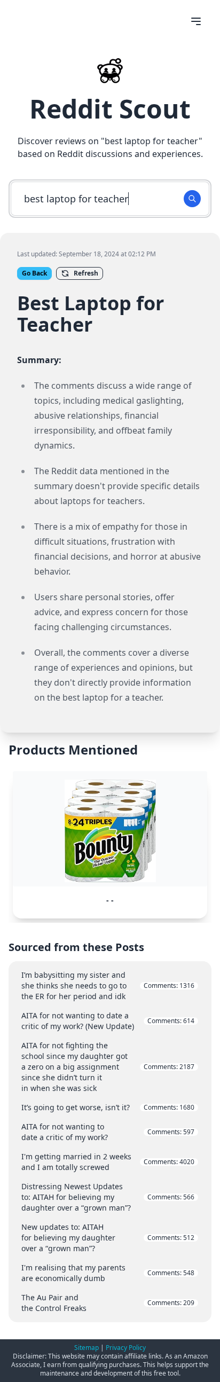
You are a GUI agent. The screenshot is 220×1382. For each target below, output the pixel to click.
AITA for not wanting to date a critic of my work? (107, 1131)
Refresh (86, 273)
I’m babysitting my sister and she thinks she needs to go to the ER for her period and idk (107, 985)
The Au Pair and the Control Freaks (107, 1302)
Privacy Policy (126, 1347)
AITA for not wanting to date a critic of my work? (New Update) (107, 1020)
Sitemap (86, 1347)
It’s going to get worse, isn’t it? (107, 1107)
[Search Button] (192, 198)
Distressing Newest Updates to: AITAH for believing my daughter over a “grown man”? (107, 1197)
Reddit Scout (110, 108)
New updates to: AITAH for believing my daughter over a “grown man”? (107, 1237)
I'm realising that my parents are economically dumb (107, 1272)
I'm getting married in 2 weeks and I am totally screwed (107, 1161)
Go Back (34, 273)
